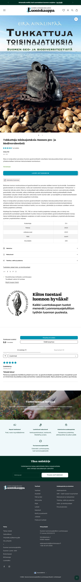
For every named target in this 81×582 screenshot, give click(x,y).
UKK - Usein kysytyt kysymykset (67, 493)
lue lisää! (59, 2)
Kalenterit (38, 510)
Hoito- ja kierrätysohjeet (64, 503)
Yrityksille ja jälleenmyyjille (11, 537)
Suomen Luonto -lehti (10, 550)
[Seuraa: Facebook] (4, 567)
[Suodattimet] (5, 356)
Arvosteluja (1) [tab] (21, 350)
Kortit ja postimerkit (41, 513)
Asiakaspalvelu (61, 490)
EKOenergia (7, 557)
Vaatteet (37, 490)
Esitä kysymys (49, 342)
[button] (7, 148)
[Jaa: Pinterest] (13, 271)
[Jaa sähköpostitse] (16, 271)
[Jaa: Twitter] (10, 271)
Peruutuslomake (62, 507)
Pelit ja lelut (38, 497)
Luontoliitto (6, 560)
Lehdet (37, 507)
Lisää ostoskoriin (40, 173)
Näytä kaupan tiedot (12, 282)
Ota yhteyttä (7, 541)
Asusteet (37, 493)
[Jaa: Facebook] (7, 271)
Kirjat (36, 503)
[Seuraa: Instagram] (9, 567)
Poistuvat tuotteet (40, 520)
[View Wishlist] (64, 10)
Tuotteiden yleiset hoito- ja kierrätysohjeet (16, 267)
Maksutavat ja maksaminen (65, 497)
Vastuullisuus (7, 534)
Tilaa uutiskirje (55, 475)
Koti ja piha (38, 500)
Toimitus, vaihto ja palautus (65, 500)
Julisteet (37, 516)
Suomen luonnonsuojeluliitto (12, 547)
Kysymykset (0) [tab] (59, 350)
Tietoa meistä (7, 531)
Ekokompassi (7, 554)
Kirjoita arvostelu (49, 338)
